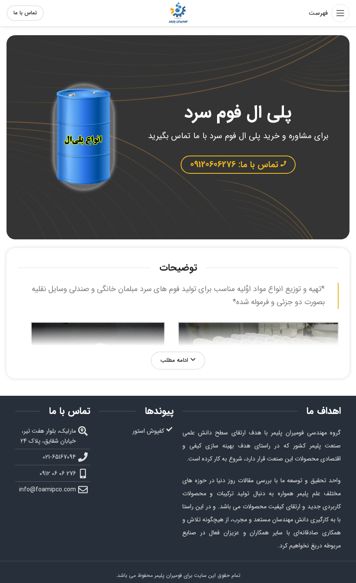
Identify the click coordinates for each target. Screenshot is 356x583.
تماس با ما (25, 13)
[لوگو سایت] (178, 12)
